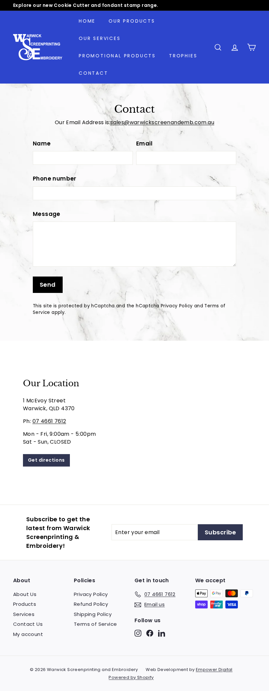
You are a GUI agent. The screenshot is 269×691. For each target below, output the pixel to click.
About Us (24, 594)
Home (87, 21)
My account (28, 634)
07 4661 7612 (49, 421)
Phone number (54, 178)
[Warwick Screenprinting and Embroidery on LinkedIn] (161, 633)
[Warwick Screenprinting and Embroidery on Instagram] (137, 633)
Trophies (183, 55)
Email (144, 143)
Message (46, 214)
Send (48, 284)
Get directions (46, 460)
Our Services (100, 38)
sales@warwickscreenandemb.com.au (162, 122)
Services (23, 614)
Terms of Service (95, 624)
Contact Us (28, 624)
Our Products (132, 21)
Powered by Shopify (131, 677)
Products (24, 604)
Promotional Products (117, 55)
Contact (93, 73)
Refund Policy (91, 604)
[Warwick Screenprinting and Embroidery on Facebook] (149, 633)
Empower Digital (214, 669)
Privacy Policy (177, 306)
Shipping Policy (93, 614)
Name (42, 143)
